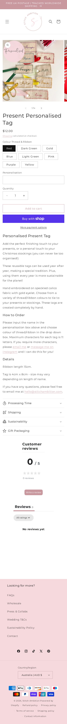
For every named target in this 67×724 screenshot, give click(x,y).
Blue (9, 156)
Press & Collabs (17, 611)
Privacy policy (48, 705)
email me (19, 347)
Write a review (33, 492)
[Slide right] (41, 108)
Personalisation (12, 172)
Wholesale (14, 603)
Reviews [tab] (24, 507)
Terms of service (25, 711)
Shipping (7, 136)
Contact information (35, 716)
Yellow (29, 164)
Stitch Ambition (31, 700)
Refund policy (30, 705)
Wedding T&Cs (17, 619)
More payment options (33, 227)
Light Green (30, 156)
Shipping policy (46, 711)
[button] (7, 22)
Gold (49, 148)
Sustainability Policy (21, 627)
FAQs (10, 595)
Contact (12, 636)
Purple (11, 164)
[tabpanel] (33, 541)
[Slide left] (26, 108)
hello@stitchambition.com (43, 391)
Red (9, 148)
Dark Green (29, 148)
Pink (51, 156)
